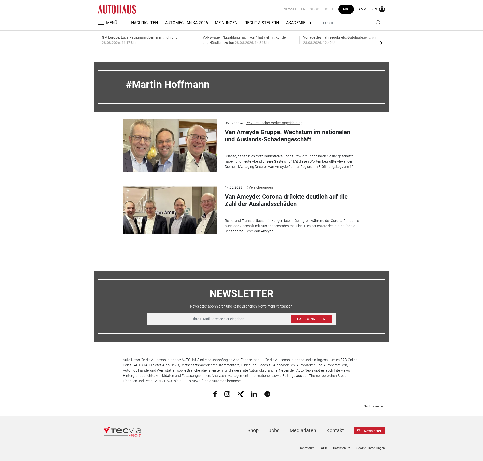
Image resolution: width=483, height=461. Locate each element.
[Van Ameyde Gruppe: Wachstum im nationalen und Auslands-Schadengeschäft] (170, 145)
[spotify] (267, 394)
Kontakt (335, 430)
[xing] (241, 394)
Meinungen (226, 22)
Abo (346, 9)
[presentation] (381, 42)
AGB (324, 448)
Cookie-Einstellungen (370, 448)
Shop (314, 9)
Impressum (307, 448)
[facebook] (215, 394)
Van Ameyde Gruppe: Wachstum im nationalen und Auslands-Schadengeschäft (287, 136)
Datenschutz (341, 448)
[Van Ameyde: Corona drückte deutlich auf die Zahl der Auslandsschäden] (170, 210)
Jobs (328, 9)
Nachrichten (144, 22)
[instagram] (227, 394)
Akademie (295, 22)
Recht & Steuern (262, 22)
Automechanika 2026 (186, 22)
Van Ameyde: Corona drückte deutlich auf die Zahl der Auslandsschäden (286, 200)
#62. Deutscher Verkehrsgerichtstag (274, 123)
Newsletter (294, 9)
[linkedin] (254, 394)
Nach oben (371, 406)
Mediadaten (303, 430)
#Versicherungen (259, 187)
